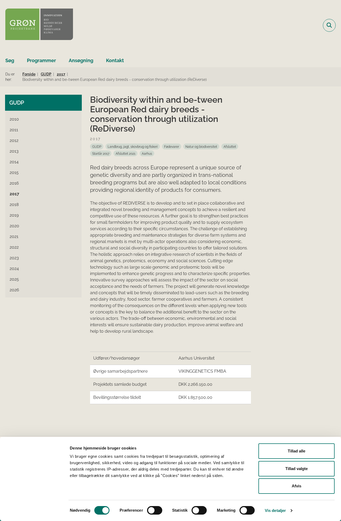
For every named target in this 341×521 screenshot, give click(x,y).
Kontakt (115, 60)
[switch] (154, 510)
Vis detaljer (275, 510)
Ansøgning (81, 60)
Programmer (41, 60)
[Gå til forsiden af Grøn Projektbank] (39, 25)
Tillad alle (296, 451)
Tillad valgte (296, 468)
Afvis (296, 486)
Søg (9, 60)
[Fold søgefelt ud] (329, 25)
